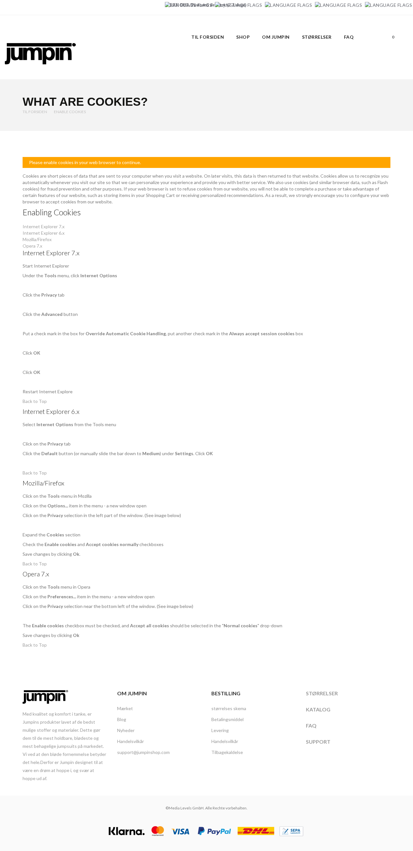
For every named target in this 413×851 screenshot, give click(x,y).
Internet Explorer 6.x (44, 233)
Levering (220, 730)
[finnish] (338, 5)
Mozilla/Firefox (37, 239)
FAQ (311, 725)
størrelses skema (228, 708)
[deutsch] (188, 5)
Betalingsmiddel (227, 719)
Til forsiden (35, 111)
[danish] (288, 5)
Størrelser (322, 693)
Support (318, 742)
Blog (121, 719)
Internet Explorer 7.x (44, 226)
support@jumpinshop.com (143, 752)
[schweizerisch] (388, 5)
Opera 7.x (32, 246)
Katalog (318, 709)
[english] (238, 5)
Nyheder (126, 730)
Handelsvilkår (130, 741)
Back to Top (35, 401)
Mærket (125, 708)
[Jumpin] (40, 71)
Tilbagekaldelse (227, 752)
